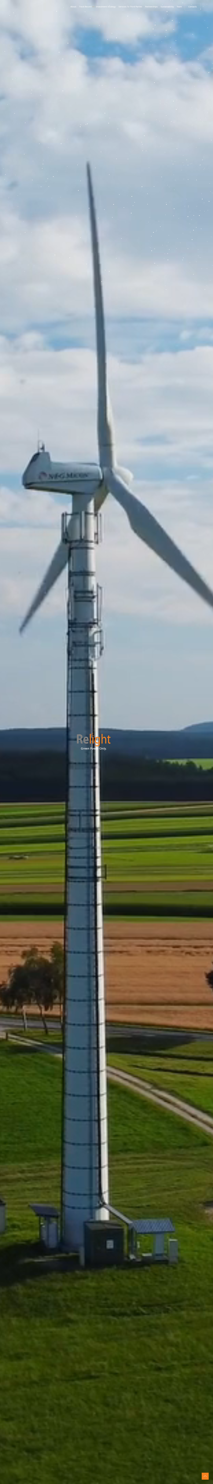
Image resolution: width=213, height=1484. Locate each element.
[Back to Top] (205, 1476)
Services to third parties (130, 6)
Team (179, 6)
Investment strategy (106, 6)
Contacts (192, 6)
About (73, 6)
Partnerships (151, 6)
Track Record (85, 6)
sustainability (167, 6)
